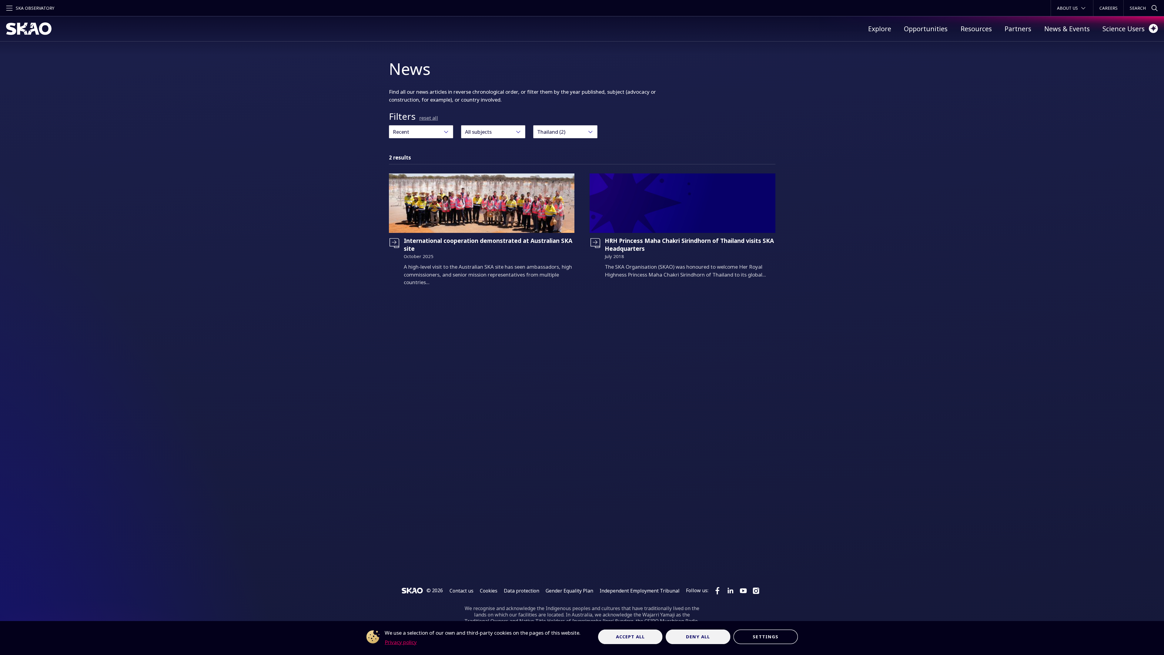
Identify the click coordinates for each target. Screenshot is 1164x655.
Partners (1018, 28)
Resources (976, 28)
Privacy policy (401, 642)
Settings (765, 636)
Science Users (1123, 28)
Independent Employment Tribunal (640, 590)
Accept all (630, 636)
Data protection (521, 590)
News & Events (1067, 28)
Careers (1108, 8)
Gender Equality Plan (569, 590)
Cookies (488, 590)
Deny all (698, 636)
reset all (428, 118)
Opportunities (926, 28)
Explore (879, 28)
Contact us (461, 590)
